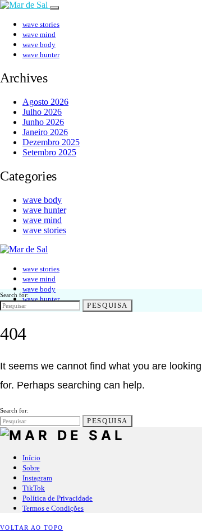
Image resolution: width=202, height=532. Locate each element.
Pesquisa (107, 305)
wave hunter (40, 54)
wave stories (40, 24)
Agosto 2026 (45, 102)
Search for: (14, 295)
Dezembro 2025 (51, 142)
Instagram (37, 478)
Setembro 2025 (49, 152)
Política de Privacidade (57, 498)
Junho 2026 (43, 122)
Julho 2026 (42, 112)
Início (31, 458)
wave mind (39, 34)
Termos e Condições (53, 508)
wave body (39, 44)
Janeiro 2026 (45, 132)
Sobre (31, 468)
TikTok (33, 488)
